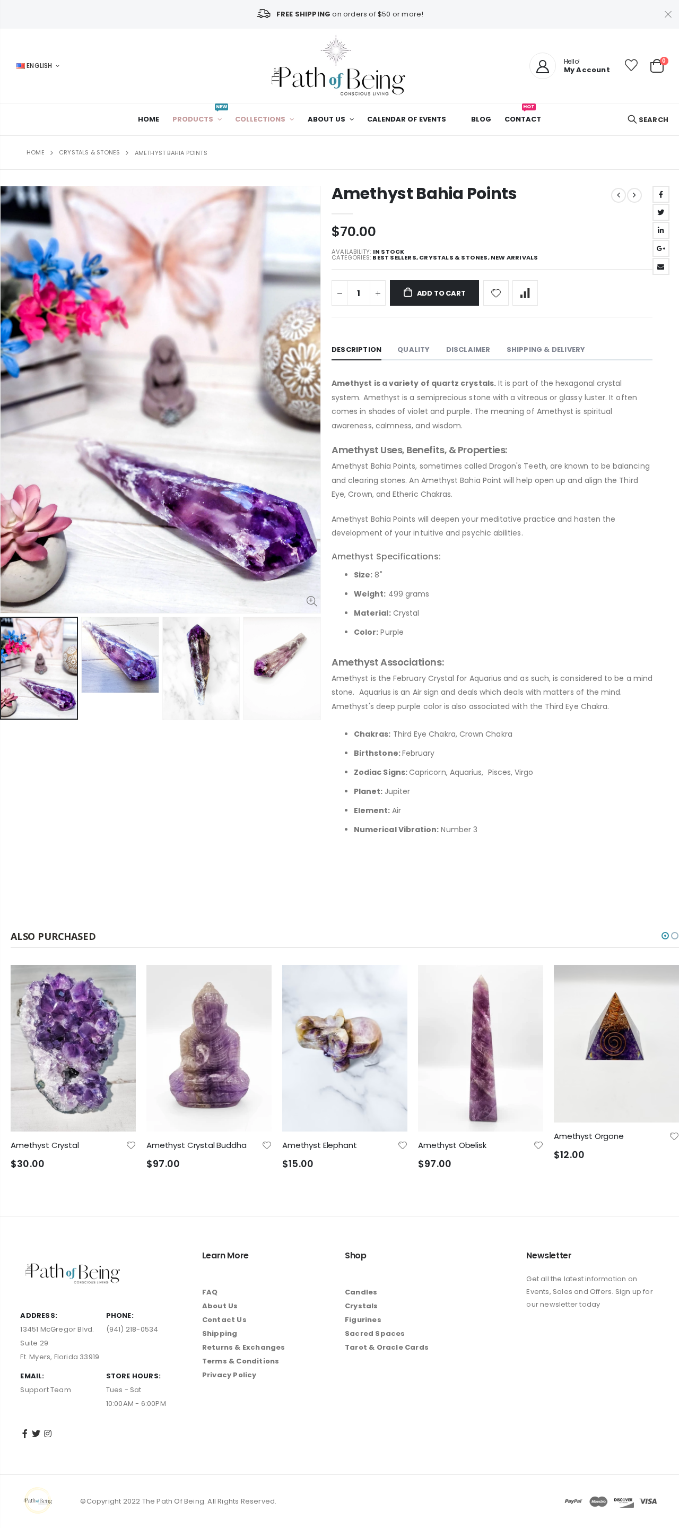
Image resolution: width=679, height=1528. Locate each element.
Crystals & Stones (89, 152)
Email (660, 266)
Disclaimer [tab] (468, 349)
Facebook (660, 194)
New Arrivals (514, 258)
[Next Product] (634, 195)
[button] (665, 935)
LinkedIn (660, 230)
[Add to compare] (525, 293)
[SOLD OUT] (389, 982)
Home (36, 152)
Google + (660, 248)
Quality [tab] (413, 349)
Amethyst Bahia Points (424, 193)
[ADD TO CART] (118, 982)
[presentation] (11, 668)
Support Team (45, 1390)
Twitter (660, 212)
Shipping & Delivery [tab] (546, 349)
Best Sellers (394, 258)
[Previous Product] (618, 195)
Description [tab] (356, 349)
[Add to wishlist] (496, 293)
